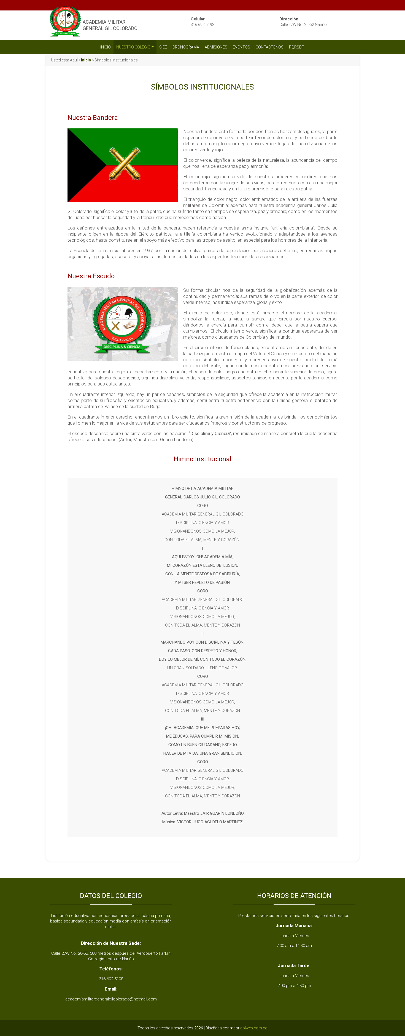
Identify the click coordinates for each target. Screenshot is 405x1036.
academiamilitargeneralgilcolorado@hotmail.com (111, 999)
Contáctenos (270, 47)
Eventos (241, 47)
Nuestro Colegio (133, 47)
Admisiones (216, 47)
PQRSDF (297, 47)
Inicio (105, 47)
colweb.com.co (254, 1028)
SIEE (163, 47)
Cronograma (185, 47)
